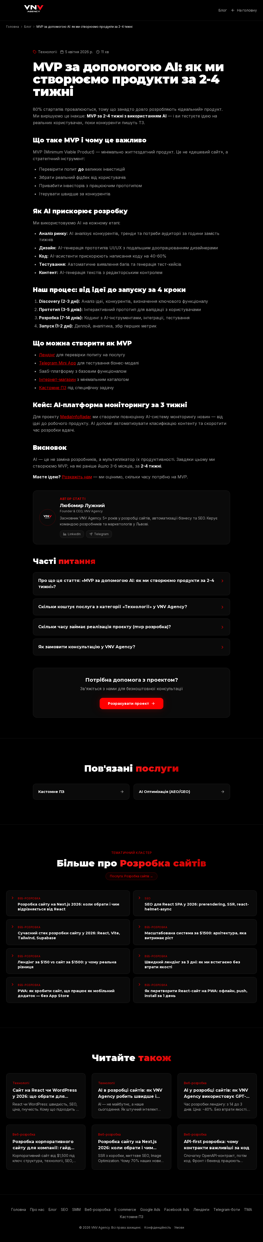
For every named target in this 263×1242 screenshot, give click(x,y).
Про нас (37, 1209)
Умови (179, 1227)
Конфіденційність (157, 1227)
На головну (247, 10)
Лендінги (201, 1209)
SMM (76, 1209)
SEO (64, 1209)
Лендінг (47, 354)
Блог (223, 10)
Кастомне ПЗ (52, 387)
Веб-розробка (97, 1209)
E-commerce (125, 1209)
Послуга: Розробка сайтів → (131, 876)
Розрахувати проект (128, 703)
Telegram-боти (226, 1209)
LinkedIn (74, 534)
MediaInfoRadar (75, 416)
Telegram (101, 534)
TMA (248, 1209)
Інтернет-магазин (57, 379)
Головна (18, 1209)
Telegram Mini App (57, 363)
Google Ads (150, 1209)
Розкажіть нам (77, 476)
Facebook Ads (176, 1209)
